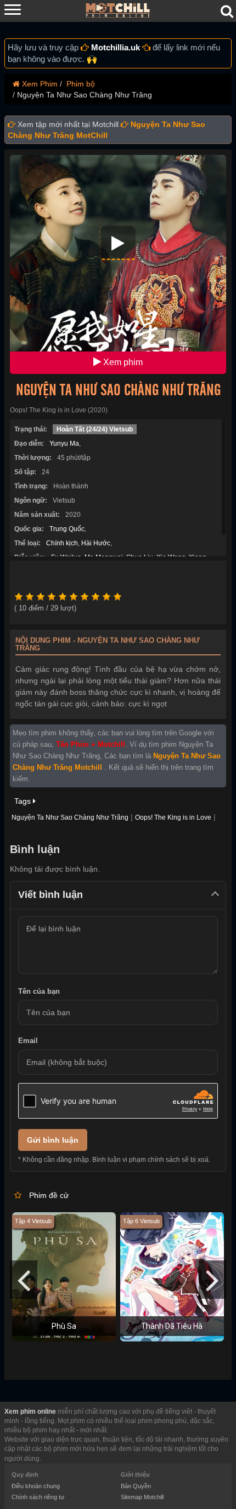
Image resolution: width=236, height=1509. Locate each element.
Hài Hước (95, 543)
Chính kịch (62, 543)
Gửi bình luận (52, 1140)
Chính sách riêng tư (38, 1497)
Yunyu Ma (64, 443)
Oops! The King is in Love (173, 817)
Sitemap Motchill (142, 1497)
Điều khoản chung (36, 1486)
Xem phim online (30, 1411)
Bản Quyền (136, 1486)
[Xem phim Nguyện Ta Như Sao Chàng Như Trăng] (118, 242)
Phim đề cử (49, 1195)
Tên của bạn (39, 991)
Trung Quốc (67, 529)
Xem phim (122, 362)
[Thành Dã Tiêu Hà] (172, 1275)
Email (28, 1040)
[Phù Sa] (64, 1275)
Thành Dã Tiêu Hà (172, 1326)
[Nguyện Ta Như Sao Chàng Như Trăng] (118, 264)
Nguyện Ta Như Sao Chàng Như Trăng (118, 390)
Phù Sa (64, 1326)
